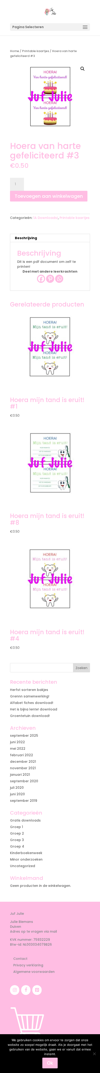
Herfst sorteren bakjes (29, 689)
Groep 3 (17, 840)
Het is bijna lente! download (33, 709)
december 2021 (23, 761)
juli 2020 (17, 787)
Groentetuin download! (30, 715)
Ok (50, 1063)
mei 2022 (17, 748)
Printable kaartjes (35, 51)
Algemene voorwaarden (34, 971)
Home (14, 51)
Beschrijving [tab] (26, 238)
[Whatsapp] (59, 279)
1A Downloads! (45, 217)
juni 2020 (17, 794)
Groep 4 (17, 846)
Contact (20, 958)
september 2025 (24, 735)
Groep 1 (16, 827)
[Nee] (94, 1053)
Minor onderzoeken (26, 859)
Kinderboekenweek (26, 853)
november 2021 (23, 768)
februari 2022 (21, 755)
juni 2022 (17, 742)
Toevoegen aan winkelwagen (49, 196)
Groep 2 (17, 833)
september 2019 (23, 800)
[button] (82, 69)
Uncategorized (22, 866)
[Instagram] (14, 990)
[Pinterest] (50, 279)
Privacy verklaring (28, 965)
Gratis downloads (25, 820)
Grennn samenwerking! (29, 696)
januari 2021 (20, 774)
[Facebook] (41, 279)
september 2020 (24, 781)
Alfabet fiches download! (31, 702)
